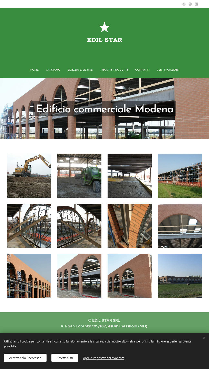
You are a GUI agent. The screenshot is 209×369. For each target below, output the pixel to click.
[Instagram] (190, 4)
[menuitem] (34, 69)
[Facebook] (184, 4)
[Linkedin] (196, 4)
